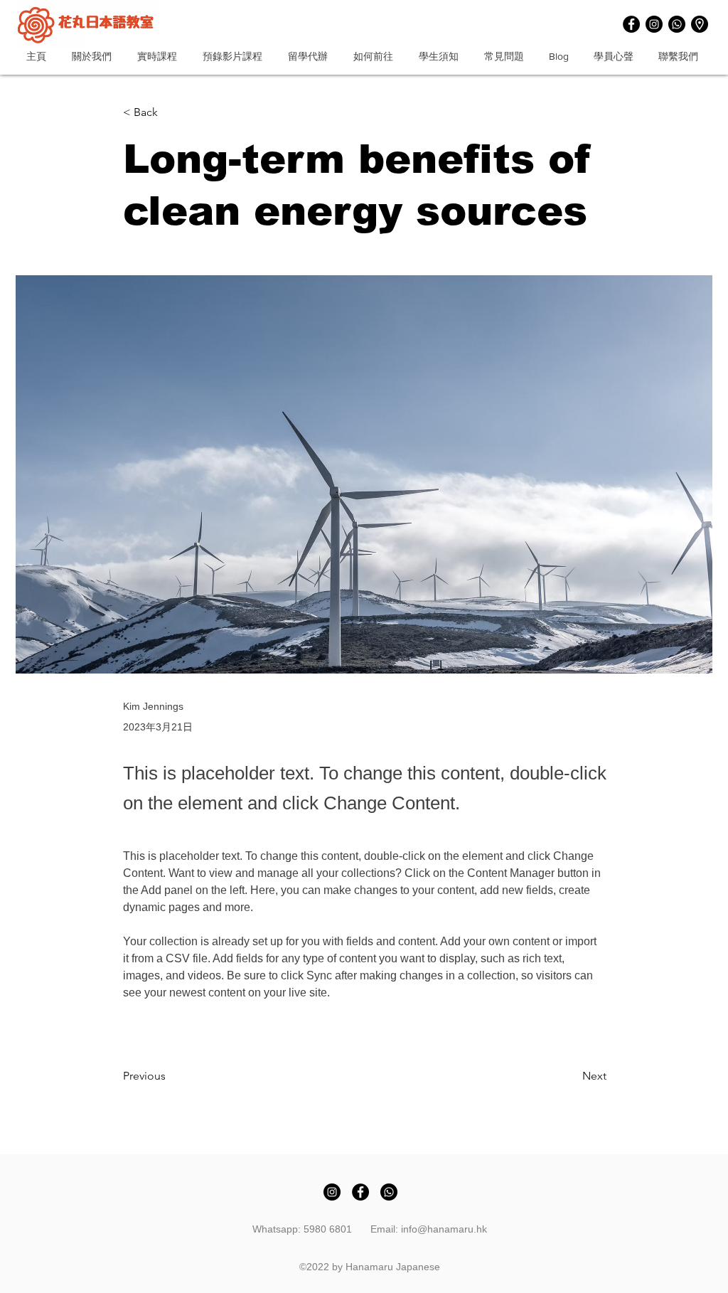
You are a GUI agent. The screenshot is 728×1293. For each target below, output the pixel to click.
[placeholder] (699, 24)
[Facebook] (631, 24)
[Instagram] (654, 24)
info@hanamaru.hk (444, 1229)
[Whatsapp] (676, 24)
